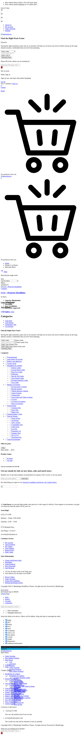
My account (9, 27)
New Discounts (10, 566)
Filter (5, 272)
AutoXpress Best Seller (13, 698)
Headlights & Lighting (14, 366)
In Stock (10, 458)
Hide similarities (12, 611)
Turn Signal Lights (17, 378)
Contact (7, 665)
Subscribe (25, 478)
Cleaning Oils (16, 408)
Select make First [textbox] (22, 342)
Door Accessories (17, 404)
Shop (7, 667)
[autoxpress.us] (6, 34)
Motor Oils (15, 412)
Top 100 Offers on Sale (13, 700)
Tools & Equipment (13, 439)
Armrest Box (15, 395)
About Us (8, 25)
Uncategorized (12, 357)
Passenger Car (16, 431)
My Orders (8, 546)
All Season (15, 420)
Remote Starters (16, 389)
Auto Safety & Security (15, 359)
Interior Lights (16, 368)
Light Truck (15, 427)
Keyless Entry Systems (19, 387)
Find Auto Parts (6, 57)
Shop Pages (9, 660)
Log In (3, 82)
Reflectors (14, 374)
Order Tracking (10, 29)
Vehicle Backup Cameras (19, 391)
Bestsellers (8, 562)
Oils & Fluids (11, 406)
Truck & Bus (15, 418)
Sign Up (15, 84)
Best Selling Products (12, 658)
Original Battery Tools (14, 414)
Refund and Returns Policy (14, 583)
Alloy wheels (15, 422)
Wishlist (7, 31)
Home (7, 263)
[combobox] (19, 340)
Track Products (10, 544)
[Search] (2, 67)
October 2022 (9, 312)
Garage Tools (11, 363)
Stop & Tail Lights (17, 376)
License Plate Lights (18, 370)
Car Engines (9, 326)
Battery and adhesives (14, 361)
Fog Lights (15, 382)
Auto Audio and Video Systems (21, 397)
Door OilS (14, 410)
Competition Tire (17, 425)
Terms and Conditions (12, 581)
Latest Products (10, 564)
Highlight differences (14, 613)
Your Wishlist (9, 548)
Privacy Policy (10, 577)
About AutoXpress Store (13, 560)
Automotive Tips (10, 324)
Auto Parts (8, 321)
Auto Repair (9, 323)
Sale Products (9, 568)
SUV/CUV (15, 435)
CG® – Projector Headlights (13, 293)
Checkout (12, 664)
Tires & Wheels (12, 416)
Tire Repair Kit (16, 437)
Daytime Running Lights (19, 380)
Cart (10, 662)
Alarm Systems (16, 393)
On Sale (10, 460)
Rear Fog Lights (16, 372)
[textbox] (19, 340)
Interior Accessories (13, 385)
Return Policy (9, 550)
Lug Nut (14, 429)
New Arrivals (11, 702)
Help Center (9, 552)
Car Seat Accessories (18, 401)
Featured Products (15, 669)
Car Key (14, 399)
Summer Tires (16, 433)
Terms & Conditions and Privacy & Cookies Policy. (40, 482)
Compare (4, 288)
